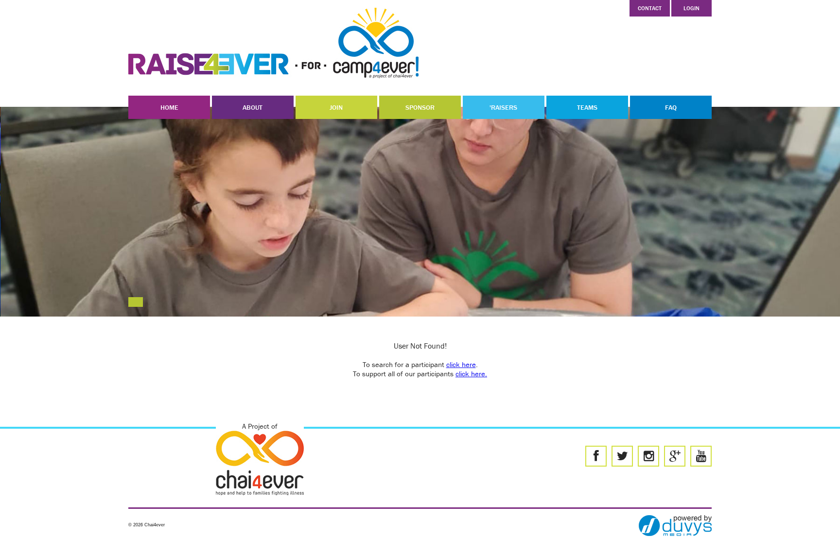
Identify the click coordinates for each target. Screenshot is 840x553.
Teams (587, 107)
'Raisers (503, 107)
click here (461, 364)
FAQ (671, 107)
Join (336, 107)
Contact (650, 8)
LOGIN (691, 8)
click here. (471, 373)
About (252, 107)
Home (169, 107)
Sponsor (420, 107)
